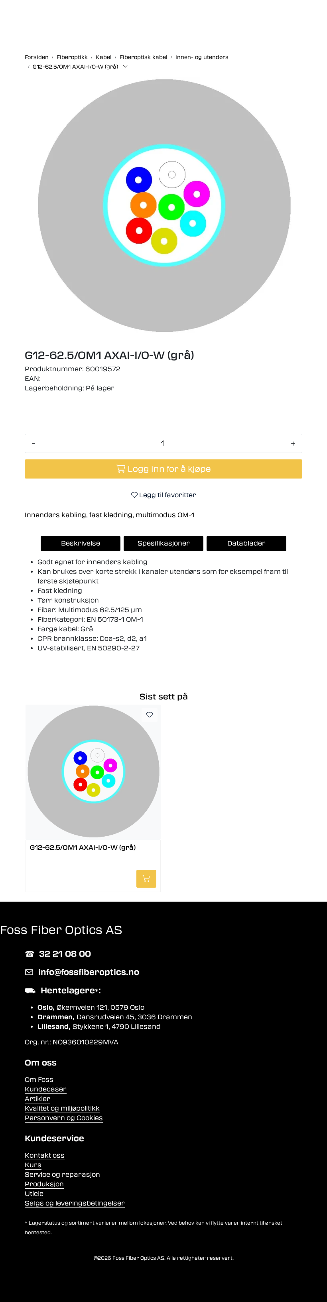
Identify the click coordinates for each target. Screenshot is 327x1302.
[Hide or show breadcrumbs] (125, 67)
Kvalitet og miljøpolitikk (62, 1108)
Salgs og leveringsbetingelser (75, 1203)
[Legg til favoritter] (150, 715)
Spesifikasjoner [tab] (164, 543)
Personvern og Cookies (64, 1118)
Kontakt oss (45, 1155)
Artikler (37, 1099)
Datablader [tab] (246, 543)
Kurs (33, 1165)
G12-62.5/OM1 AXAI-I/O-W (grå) (83, 847)
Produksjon (44, 1184)
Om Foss (39, 1079)
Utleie (34, 1194)
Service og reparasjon (62, 1174)
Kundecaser (46, 1089)
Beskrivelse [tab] (80, 543)
